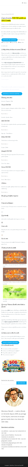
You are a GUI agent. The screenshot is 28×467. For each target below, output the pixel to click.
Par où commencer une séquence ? (8, 355)
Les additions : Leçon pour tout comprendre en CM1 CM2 (13, 265)
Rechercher (21, 383)
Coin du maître (4, 239)
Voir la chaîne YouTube (10, 342)
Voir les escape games (21, 40)
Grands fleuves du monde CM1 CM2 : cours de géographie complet (14, 299)
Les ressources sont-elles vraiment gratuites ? (10, 349)
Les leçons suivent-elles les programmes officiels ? (11, 351)
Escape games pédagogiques (7, 203)
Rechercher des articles (7, 380)
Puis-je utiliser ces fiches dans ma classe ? (10, 353)
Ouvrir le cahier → (4, 114)
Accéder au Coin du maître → (12, 93)
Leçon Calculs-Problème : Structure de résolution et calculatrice (14, 282)
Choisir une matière (9, 40)
